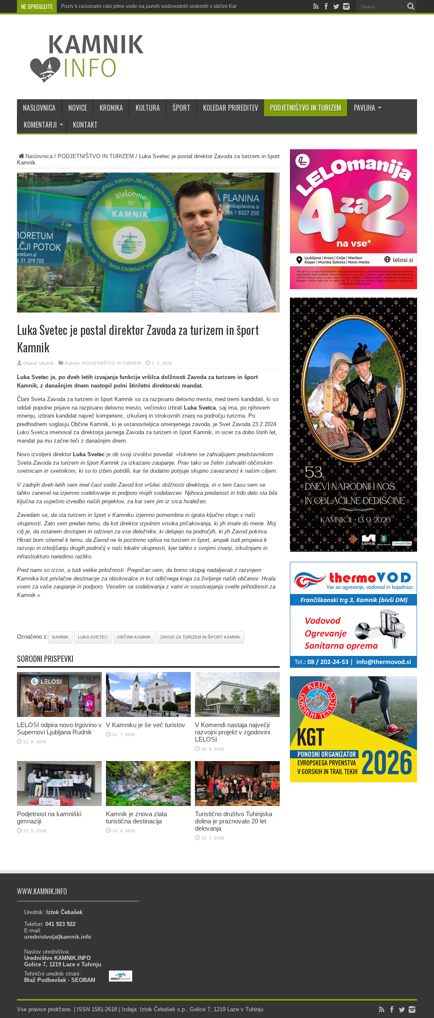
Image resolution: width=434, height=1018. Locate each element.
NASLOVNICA (39, 108)
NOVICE (77, 108)
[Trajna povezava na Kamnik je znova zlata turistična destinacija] (148, 804)
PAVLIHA (364, 108)
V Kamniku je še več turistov (145, 724)
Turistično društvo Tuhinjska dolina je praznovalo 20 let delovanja (233, 821)
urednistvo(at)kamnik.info (57, 937)
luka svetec (93, 637)
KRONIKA (111, 108)
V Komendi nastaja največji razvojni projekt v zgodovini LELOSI (232, 732)
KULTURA (148, 108)
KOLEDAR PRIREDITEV (230, 108)
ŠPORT (181, 108)
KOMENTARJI (40, 125)
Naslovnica (39, 156)
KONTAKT (85, 125)
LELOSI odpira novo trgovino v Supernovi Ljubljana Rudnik (59, 728)
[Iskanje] (410, 6)
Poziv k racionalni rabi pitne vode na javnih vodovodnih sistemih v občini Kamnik (153, 6)
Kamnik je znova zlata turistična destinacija (136, 817)
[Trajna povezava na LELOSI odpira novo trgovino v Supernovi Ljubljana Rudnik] (59, 715)
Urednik (46, 363)
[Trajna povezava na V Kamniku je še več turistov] (148, 715)
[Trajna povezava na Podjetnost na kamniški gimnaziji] (59, 804)
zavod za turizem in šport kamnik (200, 637)
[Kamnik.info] (80, 78)
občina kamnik (134, 637)
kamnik (60, 637)
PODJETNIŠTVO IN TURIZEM (305, 108)
